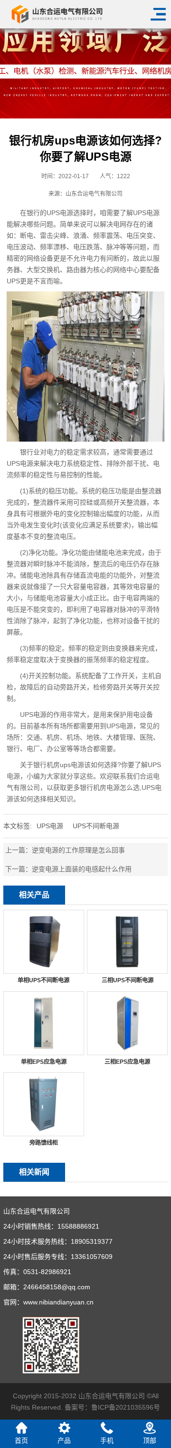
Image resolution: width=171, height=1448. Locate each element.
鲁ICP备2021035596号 (125, 1407)
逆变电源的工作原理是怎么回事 (78, 850)
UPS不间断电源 (96, 826)
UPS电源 (50, 826)
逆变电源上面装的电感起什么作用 (82, 869)
